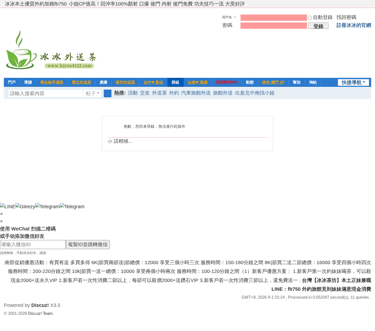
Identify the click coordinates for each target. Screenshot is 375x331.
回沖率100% (226, 82)
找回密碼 (346, 17)
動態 (250, 82)
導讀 (28, 82)
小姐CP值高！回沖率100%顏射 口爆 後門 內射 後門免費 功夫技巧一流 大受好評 (157, 4)
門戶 (12, 82)
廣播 (103, 82)
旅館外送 (223, 93)
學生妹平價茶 (51, 82)
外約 (174, 93)
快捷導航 (352, 82)
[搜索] (107, 93)
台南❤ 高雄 (198, 82)
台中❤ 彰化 (153, 82)
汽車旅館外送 (196, 93)
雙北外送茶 (81, 82)
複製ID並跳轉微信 (88, 244)
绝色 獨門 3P (273, 82)
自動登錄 (323, 17)
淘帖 (313, 82)
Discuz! (40, 305)
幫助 (297, 82)
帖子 (91, 93)
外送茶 (159, 93)
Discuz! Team (40, 313)
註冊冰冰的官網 (354, 25)
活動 (133, 93)
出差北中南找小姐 (255, 93)
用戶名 (227, 17)
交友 (145, 93)
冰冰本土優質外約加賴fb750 (36, 4)
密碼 (227, 25)
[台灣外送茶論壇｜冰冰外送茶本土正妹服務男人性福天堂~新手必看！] (52, 42)
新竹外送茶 (125, 82)
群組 (175, 82)
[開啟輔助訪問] (363, 3)
